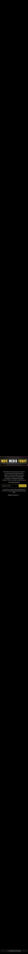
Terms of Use (20, 489)
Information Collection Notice (15, 490)
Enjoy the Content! (13, 495)
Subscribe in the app (15, 951)
